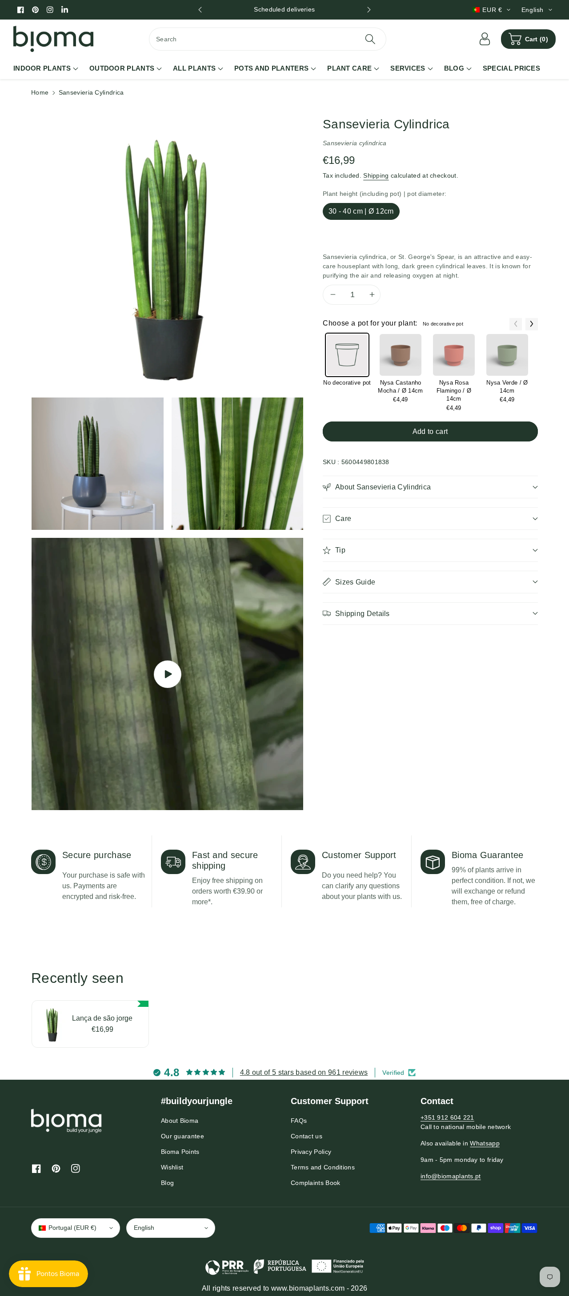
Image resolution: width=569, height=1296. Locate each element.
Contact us (306, 1136)
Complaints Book (316, 1182)
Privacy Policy (311, 1151)
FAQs (299, 1120)
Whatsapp (484, 1143)
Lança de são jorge (102, 1018)
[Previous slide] (200, 10)
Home (39, 92)
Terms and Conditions (323, 1167)
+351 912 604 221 (447, 1117)
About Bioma (179, 1120)
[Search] (369, 39)
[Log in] (485, 39)
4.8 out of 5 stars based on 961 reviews (304, 1072)
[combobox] (267, 39)
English (144, 1227)
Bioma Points (180, 1151)
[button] (528, 39)
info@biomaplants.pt (451, 1176)
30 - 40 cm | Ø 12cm (361, 211)
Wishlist (172, 1167)
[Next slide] (369, 10)
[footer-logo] (66, 1120)
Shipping (376, 175)
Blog (167, 1182)
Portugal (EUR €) (72, 1227)
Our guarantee (182, 1136)
